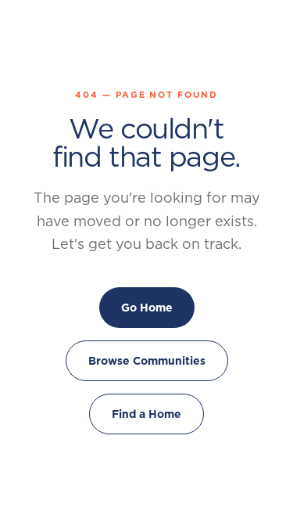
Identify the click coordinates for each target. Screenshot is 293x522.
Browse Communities (146, 361)
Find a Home (146, 414)
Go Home (147, 307)
